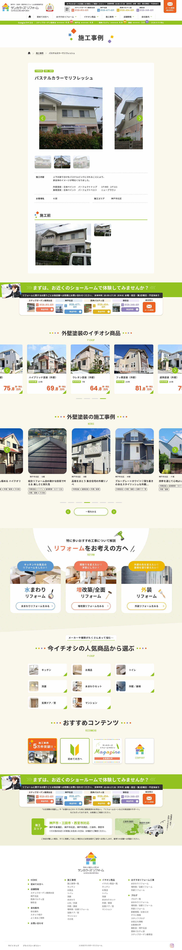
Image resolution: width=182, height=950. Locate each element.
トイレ (70, 893)
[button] (42, 118)
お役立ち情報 (137, 921)
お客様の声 (136, 924)
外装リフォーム (138, 890)
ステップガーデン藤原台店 (42, 892)
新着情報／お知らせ (140, 912)
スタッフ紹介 (36, 914)
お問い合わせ (37, 923)
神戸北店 (34, 896)
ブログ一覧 (136, 899)
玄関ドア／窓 (73, 912)
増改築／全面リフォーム (78, 909)
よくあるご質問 (37, 917)
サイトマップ (13, 945)
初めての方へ (37, 884)
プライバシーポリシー (32, 945)
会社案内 (34, 911)
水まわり (71, 899)
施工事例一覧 (73, 883)
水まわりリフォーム (140, 883)
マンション (72, 915)
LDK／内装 (72, 903)
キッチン (71, 886)
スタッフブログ (138, 918)
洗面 (69, 896)
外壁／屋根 (72, 906)
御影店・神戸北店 (139, 928)
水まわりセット (109, 899)
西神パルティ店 (37, 899)
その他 (70, 919)
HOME (34, 880)
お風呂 (70, 890)
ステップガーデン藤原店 (142, 934)
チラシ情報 (136, 915)
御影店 (33, 902)
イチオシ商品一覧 (110, 883)
